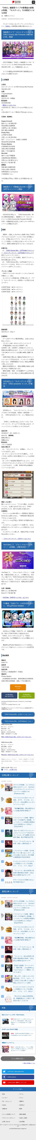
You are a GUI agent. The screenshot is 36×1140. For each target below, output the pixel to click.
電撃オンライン (5, 759)
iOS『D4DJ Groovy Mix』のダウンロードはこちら (16, 737)
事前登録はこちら (18, 687)
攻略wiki (4, 1108)
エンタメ (4, 1097)
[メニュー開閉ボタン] (33, 2)
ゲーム (21, 1094)
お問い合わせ (6, 1121)
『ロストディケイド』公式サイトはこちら (17, 538)
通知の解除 (22, 1114)
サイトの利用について (8, 1114)
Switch (4, 1105)
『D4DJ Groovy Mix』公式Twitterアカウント (19, 250)
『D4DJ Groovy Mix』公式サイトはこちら (17, 714)
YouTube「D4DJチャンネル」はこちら (16, 597)
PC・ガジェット (7, 1101)
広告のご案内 (23, 1118)
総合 (3, 1094)
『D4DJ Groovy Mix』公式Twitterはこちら (17, 721)
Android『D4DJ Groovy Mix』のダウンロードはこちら (18, 754)
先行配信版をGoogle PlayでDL (27, 695)
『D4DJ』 (7, 26)
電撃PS (21, 1101)
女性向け (22, 1105)
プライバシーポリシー (8, 1118)
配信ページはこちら (9, 105)
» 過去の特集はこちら (29, 1063)
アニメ (21, 1097)
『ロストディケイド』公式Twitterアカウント (17, 253)
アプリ (14, 759)
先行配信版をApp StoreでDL (9, 695)
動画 (20, 1108)
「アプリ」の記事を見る (10, 769)
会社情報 (22, 1121)
